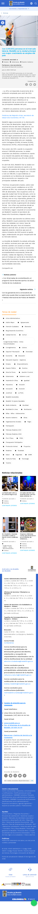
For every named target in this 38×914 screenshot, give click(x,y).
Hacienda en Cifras (12, 380)
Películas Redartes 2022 (13, 434)
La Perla (20, 393)
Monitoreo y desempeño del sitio (13, 820)
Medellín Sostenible (12, 397)
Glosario (5, 818)
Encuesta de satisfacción (11, 816)
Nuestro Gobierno (27, 62)
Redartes (9, 450)
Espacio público (11, 368)
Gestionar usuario (27, 816)
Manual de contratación (11, 826)
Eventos (24, 368)
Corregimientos (11, 347)
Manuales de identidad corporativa (21, 818)
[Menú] (3, 3)
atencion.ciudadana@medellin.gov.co (18, 661)
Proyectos (27, 446)
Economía (9, 356)
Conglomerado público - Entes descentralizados (13, 343)
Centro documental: (9, 791)
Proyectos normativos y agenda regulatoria (16, 803)
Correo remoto (7, 814)
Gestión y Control (27, 372)
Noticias (5, 13)
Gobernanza (15, 62)
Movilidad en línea (12, 409)
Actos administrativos (13, 318)
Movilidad (25, 405)
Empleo (6, 62)
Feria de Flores (11, 372)
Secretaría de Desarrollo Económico (12, 67)
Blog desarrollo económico (14, 330)
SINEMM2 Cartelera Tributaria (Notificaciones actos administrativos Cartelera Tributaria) (18, 797)
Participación (10, 426)
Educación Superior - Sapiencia (16, 360)
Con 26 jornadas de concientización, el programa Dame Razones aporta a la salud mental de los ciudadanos (18, 280)
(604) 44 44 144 (30, 876)
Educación (21, 356)
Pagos (29, 421)
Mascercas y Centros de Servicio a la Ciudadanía (18, 736)
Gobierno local (24, 376)
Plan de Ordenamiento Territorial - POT (22, 824)
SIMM (30, 454)
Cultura (6, 501)
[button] (31, 3)
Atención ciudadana (12, 326)
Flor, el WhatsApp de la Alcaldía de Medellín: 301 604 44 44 (17, 726)
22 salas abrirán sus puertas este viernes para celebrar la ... (27, 494)
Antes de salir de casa (28, 826)
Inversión (22, 389)
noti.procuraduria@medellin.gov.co (17, 675)
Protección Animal (12, 446)
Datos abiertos (30, 835)
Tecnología (25, 459)
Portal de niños (23, 830)
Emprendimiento (22, 364)
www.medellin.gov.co (12, 723)
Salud (7, 454)
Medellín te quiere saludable (15, 401)
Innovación (9, 389)
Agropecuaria (25, 322)
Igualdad (26, 380)
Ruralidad (21, 450)
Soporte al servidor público (11, 805)
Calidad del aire (11, 335)
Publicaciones (27, 805)
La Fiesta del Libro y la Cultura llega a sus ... (9, 494)
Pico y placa (9, 438)
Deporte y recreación (13, 351)
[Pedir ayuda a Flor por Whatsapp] (34, 903)
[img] (3, 3)
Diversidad (29, 351)
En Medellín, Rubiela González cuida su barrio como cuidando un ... (10, 536)
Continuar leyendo (9, 505)
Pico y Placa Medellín (18, 828)
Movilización (28, 409)
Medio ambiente (11, 405)
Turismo (8, 463)
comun (24, 335)
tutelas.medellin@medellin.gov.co (17, 684)
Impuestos (9, 384)
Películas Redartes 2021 (13, 430)
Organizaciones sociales (13, 421)
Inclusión (22, 384)
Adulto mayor (10, 322)
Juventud (9, 393)
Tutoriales (6, 828)
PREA (21, 438)
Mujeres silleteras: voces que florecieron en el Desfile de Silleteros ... (28, 536)
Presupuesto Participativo (14, 442)
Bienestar (28, 326)
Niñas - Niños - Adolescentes (15, 413)
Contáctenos (9, 643)
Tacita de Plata (11, 459)
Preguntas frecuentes (21, 814)
